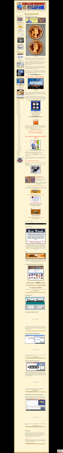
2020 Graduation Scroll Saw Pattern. (31, 16)
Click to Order (36, 111)
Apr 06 (19, 122)
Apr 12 (19, 127)
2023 (18, 153)
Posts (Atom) (30, 226)
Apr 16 (19, 130)
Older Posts (44, 223)
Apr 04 (19, 120)
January (19, 114)
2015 (18, 108)
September (19, 147)
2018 (18, 111)
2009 (18, 102)
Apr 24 (19, 137)
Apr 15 (19, 129)
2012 (18, 105)
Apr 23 (19, 136)
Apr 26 (19, 139)
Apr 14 (19, 128)
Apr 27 (19, 140)
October (19, 148)
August (19, 146)
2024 (18, 154)
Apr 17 (19, 131)
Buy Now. (35, 173)
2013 (18, 106)
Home (35, 223)
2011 (18, 104)
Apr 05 (19, 121)
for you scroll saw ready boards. (36, 215)
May (18, 143)
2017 (18, 110)
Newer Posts (26, 223)
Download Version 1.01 (36, 390)
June (18, 144)
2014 (18, 107)
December (19, 150)
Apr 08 (19, 124)
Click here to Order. (35, 153)
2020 (18, 113)
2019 (18, 112)
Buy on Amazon (36, 89)
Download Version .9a (35, 425)
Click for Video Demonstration (41, 183)
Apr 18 (19, 132)
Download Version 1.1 (35, 356)
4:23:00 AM (31, 221)
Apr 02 (19, 118)
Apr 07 (19, 123)
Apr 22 (19, 135)
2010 (18, 103)
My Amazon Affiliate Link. (35, 218)
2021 (18, 151)
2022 (18, 152)
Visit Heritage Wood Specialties (36, 214)
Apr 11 (19, 126)
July (18, 145)
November (19, 149)
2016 (18, 109)
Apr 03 (19, 119)
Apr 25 (19, 138)
